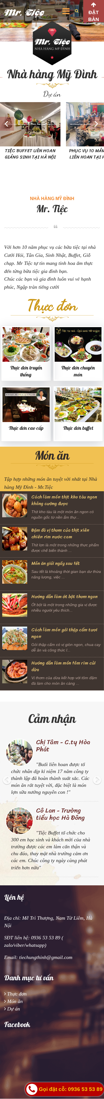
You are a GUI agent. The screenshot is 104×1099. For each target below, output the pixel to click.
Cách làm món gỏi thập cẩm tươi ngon (64, 633)
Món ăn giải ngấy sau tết (55, 563)
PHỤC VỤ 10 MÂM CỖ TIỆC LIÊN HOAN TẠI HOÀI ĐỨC (61, 154)
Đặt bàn (93, 16)
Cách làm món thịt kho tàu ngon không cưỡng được (64, 500)
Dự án (13, 1009)
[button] (7, 793)
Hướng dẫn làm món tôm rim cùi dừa (63, 666)
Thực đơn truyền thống (26, 371)
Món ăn (15, 1001)
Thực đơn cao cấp (26, 428)
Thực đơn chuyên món (78, 371)
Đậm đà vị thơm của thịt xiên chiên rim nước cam (60, 533)
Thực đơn (17, 994)
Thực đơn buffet (78, 428)
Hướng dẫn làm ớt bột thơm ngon (64, 597)
